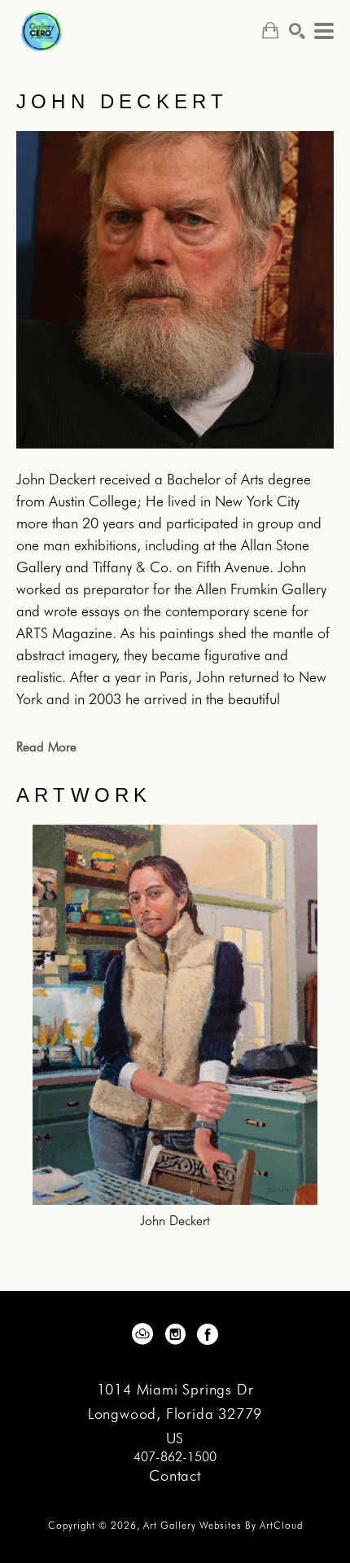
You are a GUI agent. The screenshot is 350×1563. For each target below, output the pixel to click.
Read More (46, 747)
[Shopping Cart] (270, 30)
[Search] (297, 31)
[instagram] (175, 1334)
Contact (175, 1475)
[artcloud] (142, 1334)
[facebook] (207, 1334)
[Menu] (324, 31)
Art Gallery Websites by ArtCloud (223, 1525)
